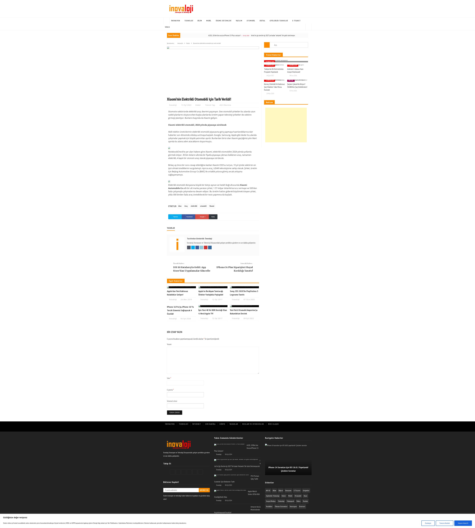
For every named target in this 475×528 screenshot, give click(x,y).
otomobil (203, 206)
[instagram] (308, 429)
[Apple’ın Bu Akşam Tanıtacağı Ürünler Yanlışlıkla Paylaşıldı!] (212, 287)
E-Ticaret (296, 21)
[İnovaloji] (181, 8)
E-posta (170, 390)
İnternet (196, 424)
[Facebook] (281, 429)
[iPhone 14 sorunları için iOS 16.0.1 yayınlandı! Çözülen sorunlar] (288, 459)
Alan (179, 206)
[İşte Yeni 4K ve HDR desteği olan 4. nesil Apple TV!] (212, 306)
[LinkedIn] (297, 429)
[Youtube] (303, 429)
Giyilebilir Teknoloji (279, 21)
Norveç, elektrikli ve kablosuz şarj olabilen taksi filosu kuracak (274, 87)
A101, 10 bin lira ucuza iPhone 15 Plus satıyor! (204, 35)
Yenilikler (269, 506)
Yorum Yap (210, 105)
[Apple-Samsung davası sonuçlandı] (286, 61)
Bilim (200, 21)
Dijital (262, 21)
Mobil (208, 21)
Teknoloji (188, 21)
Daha (213, 217)
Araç (186, 206)
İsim (169, 378)
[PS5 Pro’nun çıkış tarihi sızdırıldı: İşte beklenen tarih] (231, 476)
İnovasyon (175, 21)
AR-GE (291, 80)
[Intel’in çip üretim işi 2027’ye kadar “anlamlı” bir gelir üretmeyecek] (236, 460)
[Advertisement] (286, 125)
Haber (198, 105)
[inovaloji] (178, 449)
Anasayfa (166, 20)
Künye (222, 424)
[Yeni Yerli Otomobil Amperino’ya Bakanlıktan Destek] (244, 306)
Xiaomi (212, 206)
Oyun (305, 496)
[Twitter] (286, 429)
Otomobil (251, 21)
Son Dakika (210, 424)
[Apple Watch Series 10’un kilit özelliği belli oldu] (230, 491)
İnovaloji (173, 105)
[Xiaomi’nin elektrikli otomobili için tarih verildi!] (213, 48)
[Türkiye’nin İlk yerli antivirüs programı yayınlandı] (274, 66)
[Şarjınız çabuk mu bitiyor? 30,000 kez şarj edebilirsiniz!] (297, 81)
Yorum (169, 344)
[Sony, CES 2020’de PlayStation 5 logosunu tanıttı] (244, 287)
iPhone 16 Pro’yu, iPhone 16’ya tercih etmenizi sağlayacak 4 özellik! (180, 310)
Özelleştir (428, 523)
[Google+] (292, 429)
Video (167, 27)
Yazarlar (233, 424)
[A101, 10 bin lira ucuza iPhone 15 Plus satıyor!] (229, 445)
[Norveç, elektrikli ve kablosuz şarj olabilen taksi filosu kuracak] (274, 81)
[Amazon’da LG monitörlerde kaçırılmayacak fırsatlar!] (231, 506)
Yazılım (239, 21)
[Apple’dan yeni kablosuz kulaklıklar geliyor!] (181, 287)
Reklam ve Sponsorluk (253, 424)
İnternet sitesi (172, 401)
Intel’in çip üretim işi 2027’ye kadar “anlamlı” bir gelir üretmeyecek (254, 35)
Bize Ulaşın (273, 424)
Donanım (288, 490)
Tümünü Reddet (444, 523)
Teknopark (290, 501)
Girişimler (306, 490)
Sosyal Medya (270, 501)
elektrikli (194, 206)
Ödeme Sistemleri (223, 21)
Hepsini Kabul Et (463, 523)
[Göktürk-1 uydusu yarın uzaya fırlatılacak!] (297, 66)
